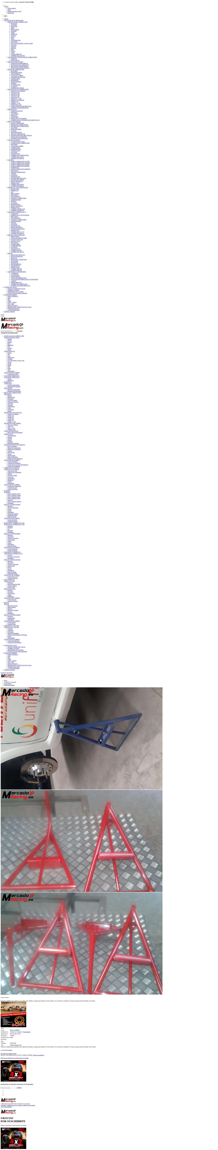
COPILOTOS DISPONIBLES (19, 63)
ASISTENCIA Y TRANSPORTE (16, 272)
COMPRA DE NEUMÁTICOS (19, 108)
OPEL (12, 39)
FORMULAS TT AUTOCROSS (20, 215)
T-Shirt (12, 1045)
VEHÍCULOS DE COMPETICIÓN (17, 22)
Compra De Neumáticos (14, 463)
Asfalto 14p (10, 415)
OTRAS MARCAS (16, 54)
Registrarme (10, 13)
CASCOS (13, 131)
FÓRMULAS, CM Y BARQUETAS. (17, 187)
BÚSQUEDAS (15, 60)
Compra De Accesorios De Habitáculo (17, 464)
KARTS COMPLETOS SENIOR (20, 166)
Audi (8, 369)
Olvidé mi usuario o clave (14, 11)
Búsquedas (10, 380)
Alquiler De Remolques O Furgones (17, 635)
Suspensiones (11, 406)
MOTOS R (14, 258)
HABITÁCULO (12, 109)
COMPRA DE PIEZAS (17, 88)
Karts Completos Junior (13, 497)
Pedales (9, 440)
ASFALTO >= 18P (16, 98)
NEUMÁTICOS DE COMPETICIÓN (18, 89)
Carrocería (10, 403)
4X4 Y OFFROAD (9, 579)
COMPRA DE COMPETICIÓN (20, 155)
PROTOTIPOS (15, 193)
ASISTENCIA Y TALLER (11, 625)
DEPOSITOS (14, 80)
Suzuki (9, 363)
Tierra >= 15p (11, 428)
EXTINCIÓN (14, 117)
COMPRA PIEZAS (16, 270)
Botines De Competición (14, 449)
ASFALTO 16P (15, 95)
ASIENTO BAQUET (17, 111)
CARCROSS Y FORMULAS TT (13, 553)
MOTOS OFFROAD (17, 256)
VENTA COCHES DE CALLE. (16, 288)
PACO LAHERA (15, 1030)
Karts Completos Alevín (13, 494)
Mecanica (10, 506)
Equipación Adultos (12, 514)
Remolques (10, 503)
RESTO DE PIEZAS (17, 181)
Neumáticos (10, 483)
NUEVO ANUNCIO (6, 673)
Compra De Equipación (13, 466)
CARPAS (13, 281)
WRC (9, 298)
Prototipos (10, 530)
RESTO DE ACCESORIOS (18, 118)
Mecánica (10, 535)
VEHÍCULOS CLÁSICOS (11, 468)
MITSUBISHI (15, 29)
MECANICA (14, 170)
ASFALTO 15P (15, 94)
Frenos (9, 408)
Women (16, 1045)
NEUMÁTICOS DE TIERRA (12, 423)
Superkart (10, 500)
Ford (8, 346)
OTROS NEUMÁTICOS (11, 431)
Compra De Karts (12, 520)
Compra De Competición (14, 486)
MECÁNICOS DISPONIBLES (19, 66)
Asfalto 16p (10, 418)
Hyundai (9, 359)
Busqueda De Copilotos (13, 386)
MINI (12, 49)
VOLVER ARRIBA (6, 1107)
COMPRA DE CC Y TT (17, 232)
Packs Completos (12, 446)
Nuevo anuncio (11, 8)
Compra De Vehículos (13, 641)
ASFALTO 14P (15, 92)
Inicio (5, 680)
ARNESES (14, 112)
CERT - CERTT (11, 302)
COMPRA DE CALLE (17, 157)
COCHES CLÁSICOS (13, 140)
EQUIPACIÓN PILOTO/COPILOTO (14, 445)
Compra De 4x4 (11, 599)
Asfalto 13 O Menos (12, 414)
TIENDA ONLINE (9, 311)
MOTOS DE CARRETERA (19, 259)
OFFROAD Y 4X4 (16, 104)
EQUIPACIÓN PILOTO (18, 229)
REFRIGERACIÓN (16, 72)
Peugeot (9, 339)
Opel (8, 356)
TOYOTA (14, 45)
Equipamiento (11, 618)
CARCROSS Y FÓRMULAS (12, 552)
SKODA (13, 36)
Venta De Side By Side (13, 584)
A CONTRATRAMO (13, 310)
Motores (9, 396)
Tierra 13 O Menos (12, 425)
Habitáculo (10, 480)
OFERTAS (14, 59)
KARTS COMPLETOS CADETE (20, 163)
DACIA (13, 51)
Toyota (9, 362)
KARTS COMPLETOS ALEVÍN (20, 161)
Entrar (9, 10)
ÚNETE (19, 1088)
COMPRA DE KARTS (17, 184)
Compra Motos (11, 622)
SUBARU (14, 31)
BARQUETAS (15, 189)
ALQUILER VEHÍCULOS (11, 376)
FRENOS (13, 83)
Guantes (9, 451)
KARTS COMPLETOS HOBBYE (20, 169)
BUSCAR (19, 331)
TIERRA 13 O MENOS (17, 100)
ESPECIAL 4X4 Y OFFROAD (16, 235)
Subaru (9, 353)
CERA (9, 301)
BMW (12, 28)
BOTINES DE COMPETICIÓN (20, 126)
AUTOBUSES (15, 275)
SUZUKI (13, 46)
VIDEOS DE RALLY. (13, 308)
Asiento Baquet (11, 435)
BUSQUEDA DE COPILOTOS (20, 65)
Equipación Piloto (12, 573)
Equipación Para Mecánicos (14, 458)
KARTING (10, 160)
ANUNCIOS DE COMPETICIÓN (13, 20)
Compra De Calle (12, 487)
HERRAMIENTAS (16, 282)
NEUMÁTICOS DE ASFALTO (13, 412)
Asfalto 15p (10, 417)
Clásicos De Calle (12, 471)
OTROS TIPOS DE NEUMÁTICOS (21, 106)
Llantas (9, 411)
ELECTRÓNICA (16, 74)
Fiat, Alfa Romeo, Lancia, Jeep (15, 360)
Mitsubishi (10, 345)
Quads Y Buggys (12, 586)
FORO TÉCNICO (12, 305)
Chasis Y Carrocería (12, 538)
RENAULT (14, 26)
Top (20, 1045)
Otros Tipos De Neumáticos (14, 432)
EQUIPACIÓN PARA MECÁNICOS (21, 135)
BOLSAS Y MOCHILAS (18, 134)
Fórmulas (10, 527)
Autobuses (10, 630)
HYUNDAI (14, 42)
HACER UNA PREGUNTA (9, 1053)
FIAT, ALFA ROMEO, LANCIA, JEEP (22, 43)
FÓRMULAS (14, 190)
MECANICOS (8, 388)
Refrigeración (11, 397)
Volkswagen (10, 357)
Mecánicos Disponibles (13, 389)
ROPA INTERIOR (16, 129)
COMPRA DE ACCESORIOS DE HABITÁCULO (25, 120)
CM (12, 192)
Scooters (9, 612)
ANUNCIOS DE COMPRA (12, 373)
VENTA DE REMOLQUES (19, 278)
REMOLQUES (15, 183)
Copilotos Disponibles (13, 385)
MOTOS (9, 253)
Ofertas (9, 379)
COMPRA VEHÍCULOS (18, 209)
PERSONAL (7, 382)
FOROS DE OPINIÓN (10, 295)
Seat (8, 354)
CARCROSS (14, 213)
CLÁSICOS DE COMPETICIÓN (20, 143)
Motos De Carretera (12, 610)
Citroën (9, 340)
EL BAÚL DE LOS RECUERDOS (17, 293)
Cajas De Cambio (12, 400)
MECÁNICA (14, 195)
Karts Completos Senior (13, 498)
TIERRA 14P (14, 101)
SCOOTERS (14, 261)
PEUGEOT (14, 23)
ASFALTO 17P (15, 97)
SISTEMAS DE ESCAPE (18, 77)
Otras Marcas (11, 371)
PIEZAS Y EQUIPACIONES (12, 504)
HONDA (13, 48)
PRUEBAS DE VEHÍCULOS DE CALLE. (19, 307)
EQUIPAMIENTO (16, 264)
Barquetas (10, 526)
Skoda (9, 350)
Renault (9, 342)
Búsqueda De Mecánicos (14, 391)
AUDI (12, 52)
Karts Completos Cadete (14, 495)
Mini (8, 366)
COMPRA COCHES (13, 290)
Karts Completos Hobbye (14, 501)
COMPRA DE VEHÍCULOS (19, 284)
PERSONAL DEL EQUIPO (15, 62)
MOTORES (14, 71)
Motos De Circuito (12, 605)
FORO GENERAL (12, 296)
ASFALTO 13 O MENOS (18, 91)
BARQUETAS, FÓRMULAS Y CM (14, 523)
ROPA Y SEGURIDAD (14, 121)
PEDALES (14, 115)
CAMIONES (14, 273)
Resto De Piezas (11, 517)
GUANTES (14, 127)
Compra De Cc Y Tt (12, 576)
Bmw (8, 343)
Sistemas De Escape (12, 402)
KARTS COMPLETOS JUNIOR (20, 164)
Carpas (9, 636)
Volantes (9, 438)
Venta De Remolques (13, 633)
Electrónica (10, 399)
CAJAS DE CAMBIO (17, 75)
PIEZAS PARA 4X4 (9, 589)
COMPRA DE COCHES (18, 55)
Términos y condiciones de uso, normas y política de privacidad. (18, 1105)
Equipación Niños (12, 515)
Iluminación (10, 409)
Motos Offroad (11, 607)
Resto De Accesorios (13, 443)
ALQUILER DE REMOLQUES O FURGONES (24, 279)
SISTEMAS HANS (16, 132)
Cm (8, 529)
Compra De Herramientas (14, 642)
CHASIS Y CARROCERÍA (18, 198)
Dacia (9, 368)
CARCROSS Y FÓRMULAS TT (16, 212)
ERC (8, 299)
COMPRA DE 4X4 (16, 250)
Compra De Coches (12, 374)
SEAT (12, 37)
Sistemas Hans (11, 455)
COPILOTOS (8, 383)
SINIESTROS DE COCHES (15, 291)
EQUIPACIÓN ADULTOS (18, 178)
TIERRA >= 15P (15, 103)
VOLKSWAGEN (16, 40)
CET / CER (10, 304)
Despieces (10, 616)
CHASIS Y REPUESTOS (18, 172)
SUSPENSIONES (16, 82)
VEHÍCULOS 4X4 (9, 581)
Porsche (9, 348)
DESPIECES (14, 262)
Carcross (9, 555)
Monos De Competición (13, 448)
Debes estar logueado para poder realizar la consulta (15, 1058)
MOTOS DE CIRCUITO (18, 255)
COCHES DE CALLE (10, 287)
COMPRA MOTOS (16, 268)
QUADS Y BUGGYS (17, 239)
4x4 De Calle (11, 587)
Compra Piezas (11, 624)
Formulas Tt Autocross (13, 556)
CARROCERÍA (15, 78)
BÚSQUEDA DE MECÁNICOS (20, 68)
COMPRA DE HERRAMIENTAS (20, 285)
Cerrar (6, 6)
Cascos (9, 454)
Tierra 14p (10, 426)
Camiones (10, 628)
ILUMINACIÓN (15, 85)
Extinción (10, 441)
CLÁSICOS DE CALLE (18, 141)
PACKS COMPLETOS (17, 123)
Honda (9, 365)
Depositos (10, 405)
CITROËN (14, 25)
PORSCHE (14, 34)
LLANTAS (14, 86)
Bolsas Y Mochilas (12, 457)
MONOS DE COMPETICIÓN (19, 124)
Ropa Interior (11, 452)
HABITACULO (8, 434)
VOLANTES (14, 114)
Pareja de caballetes (9, 685)
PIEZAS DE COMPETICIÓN (15, 69)
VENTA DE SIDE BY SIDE (19, 238)
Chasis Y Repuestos (12, 507)
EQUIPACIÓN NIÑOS (17, 180)
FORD (13, 32)
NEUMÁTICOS (15, 154)
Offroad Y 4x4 (11, 429)
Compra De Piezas (12, 461)
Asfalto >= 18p (11, 422)
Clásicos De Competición (14, 472)
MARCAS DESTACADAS (12, 337)
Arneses (9, 437)
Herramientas (11, 638)
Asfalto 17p (10, 420)
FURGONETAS (15, 276)
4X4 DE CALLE (15, 241)
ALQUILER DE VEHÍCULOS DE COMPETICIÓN (22, 57)
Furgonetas (10, 632)
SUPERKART (15, 167)
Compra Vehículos (12, 549)
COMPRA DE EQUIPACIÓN (19, 138)
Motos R (9, 609)
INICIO (6, 19)
